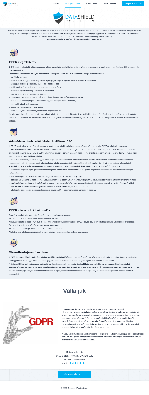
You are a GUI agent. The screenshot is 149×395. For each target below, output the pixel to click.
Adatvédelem (109, 4)
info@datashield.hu (78, 363)
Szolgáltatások (73, 4)
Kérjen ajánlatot (133, 4)
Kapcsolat (91, 4)
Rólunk (55, 4)
